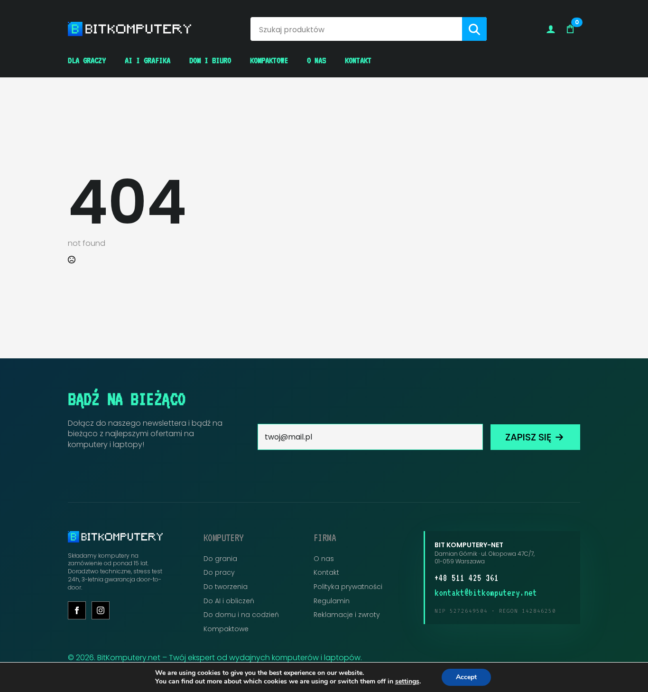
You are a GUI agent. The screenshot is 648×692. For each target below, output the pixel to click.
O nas (316, 60)
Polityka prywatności (348, 586)
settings (407, 681)
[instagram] (101, 610)
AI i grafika (147, 60)
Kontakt (358, 60)
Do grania (220, 558)
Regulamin (332, 601)
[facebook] (77, 610)
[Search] (474, 29)
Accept (466, 677)
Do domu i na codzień (241, 614)
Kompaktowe (269, 60)
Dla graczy (87, 60)
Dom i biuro (210, 60)
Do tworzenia (226, 586)
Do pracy (219, 572)
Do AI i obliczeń (229, 601)
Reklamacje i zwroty (347, 614)
